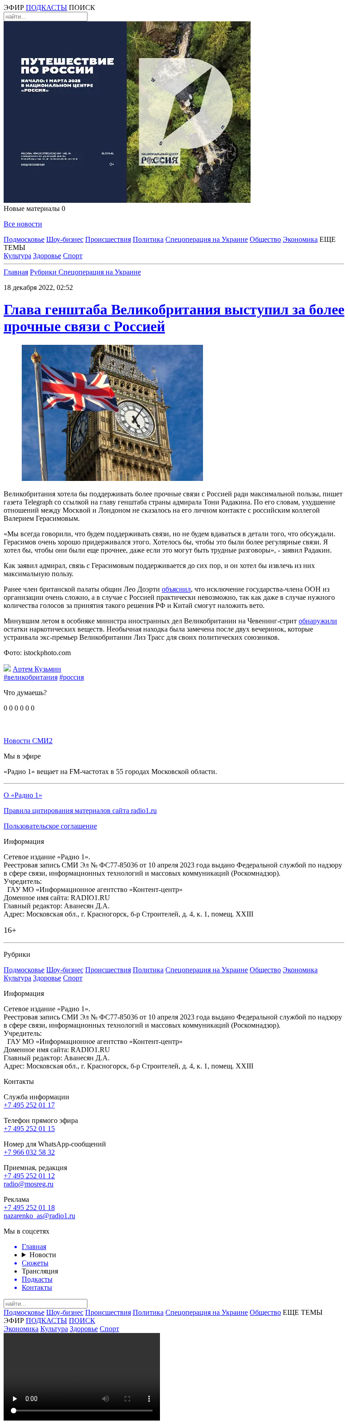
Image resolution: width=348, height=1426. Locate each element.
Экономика (300, 239)
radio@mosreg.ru (28, 1184)
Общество (265, 239)
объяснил (176, 589)
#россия (71, 677)
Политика (148, 239)
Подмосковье (24, 239)
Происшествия (108, 239)
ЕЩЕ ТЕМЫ (303, 1312)
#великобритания (31, 677)
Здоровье (47, 256)
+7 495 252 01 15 (29, 1128)
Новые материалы (34, 208)
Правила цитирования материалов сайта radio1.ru (80, 810)
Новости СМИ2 (28, 741)
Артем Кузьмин (37, 669)
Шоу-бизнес (64, 239)
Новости (42, 1255)
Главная (16, 272)
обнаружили (318, 621)
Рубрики (44, 272)
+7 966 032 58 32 (29, 1152)
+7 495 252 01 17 (29, 1105)
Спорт (72, 256)
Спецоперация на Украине (206, 239)
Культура (17, 256)
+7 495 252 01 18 (29, 1207)
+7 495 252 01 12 (29, 1176)
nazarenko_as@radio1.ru (39, 1216)
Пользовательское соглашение (50, 826)
